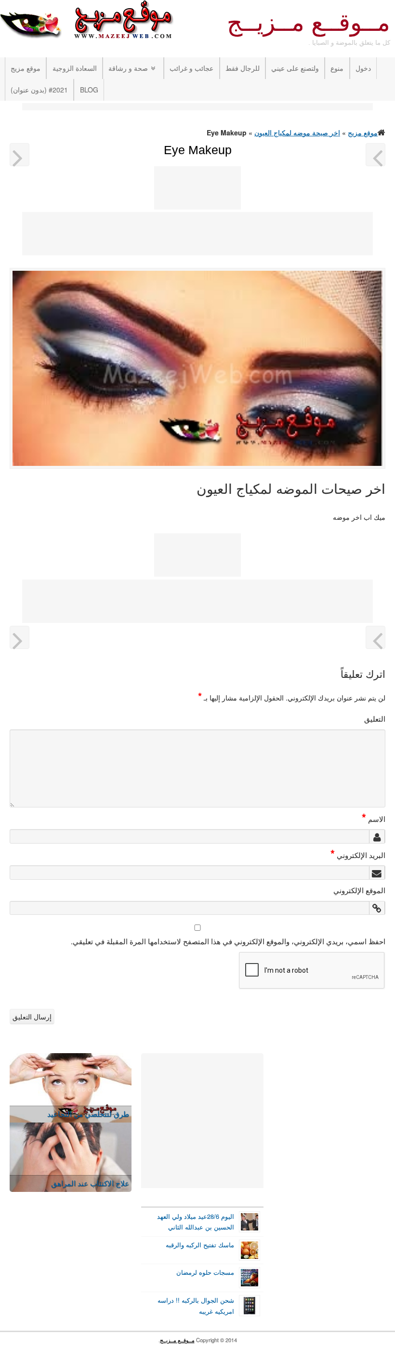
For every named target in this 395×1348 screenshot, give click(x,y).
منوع (336, 68)
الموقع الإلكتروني (359, 890)
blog (89, 89)
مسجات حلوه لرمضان (205, 1272)
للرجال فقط (242, 68)
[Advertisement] (197, 107)
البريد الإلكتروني (357, 854)
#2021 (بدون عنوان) (39, 89)
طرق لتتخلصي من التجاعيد (88, 1114)
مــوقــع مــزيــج (308, 22)
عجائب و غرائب (191, 68)
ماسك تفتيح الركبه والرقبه (200, 1245)
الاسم (373, 818)
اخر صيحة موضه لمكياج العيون (297, 132)
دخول (363, 68)
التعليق (374, 718)
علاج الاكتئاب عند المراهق (90, 1183)
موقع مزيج (25, 68)
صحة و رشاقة (128, 68)
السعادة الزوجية (75, 68)
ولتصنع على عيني (295, 68)
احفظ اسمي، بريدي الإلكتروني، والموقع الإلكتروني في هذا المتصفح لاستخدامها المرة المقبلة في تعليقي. (228, 941)
